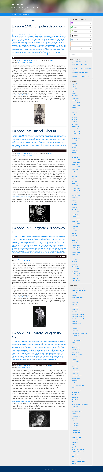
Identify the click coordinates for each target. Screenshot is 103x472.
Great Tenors (75, 366)
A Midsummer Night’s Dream (50, 136)
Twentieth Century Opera (78, 451)
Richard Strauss (46, 343)
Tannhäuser (32, 357)
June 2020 (74, 259)
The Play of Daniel (47, 145)
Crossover (57, 34)
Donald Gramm (26, 40)
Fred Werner (20, 245)
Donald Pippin (18, 243)
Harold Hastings (37, 42)
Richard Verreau (27, 356)
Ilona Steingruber (30, 350)
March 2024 (75, 152)
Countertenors (31, 135)
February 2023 (75, 183)
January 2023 (75, 185)
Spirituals (74, 444)
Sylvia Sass (75, 447)
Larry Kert (63, 45)
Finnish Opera (75, 347)
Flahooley (56, 243)
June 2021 (74, 231)
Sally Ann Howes (36, 251)
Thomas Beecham (52, 357)
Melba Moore (38, 48)
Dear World (31, 242)
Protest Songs (75, 420)
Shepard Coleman (59, 251)
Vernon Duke (25, 54)
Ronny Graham (44, 51)
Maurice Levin (60, 248)
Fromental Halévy (56, 347)
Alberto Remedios (31, 344)
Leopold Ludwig (53, 351)
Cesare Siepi (24, 39)
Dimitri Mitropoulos (57, 346)
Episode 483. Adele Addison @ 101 (80, 76)
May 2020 (74, 261)
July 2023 (74, 171)
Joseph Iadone (49, 142)
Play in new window (21, 60)
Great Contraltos (76, 364)
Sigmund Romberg (19, 52)
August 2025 (75, 112)
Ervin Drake (44, 243)
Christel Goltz (36, 346)
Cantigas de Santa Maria (58, 138)
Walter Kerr (30, 54)
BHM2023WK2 (75, 304)
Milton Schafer (50, 48)
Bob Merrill (44, 240)
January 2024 (75, 157)
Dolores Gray (45, 242)
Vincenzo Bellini (15, 359)
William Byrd (14, 146)
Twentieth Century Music (33, 37)
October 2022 (75, 193)
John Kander (23, 45)
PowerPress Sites (54, 469)
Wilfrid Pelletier (31, 359)
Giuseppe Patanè (32, 348)
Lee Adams (14, 46)
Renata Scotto (75, 425)
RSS (27, 62)
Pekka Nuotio (61, 354)
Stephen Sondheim (36, 52)
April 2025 (74, 121)
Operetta (62, 36)
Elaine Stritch (40, 40)
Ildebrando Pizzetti (21, 350)
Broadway (37, 34)
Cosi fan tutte (42, 346)
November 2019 (76, 276)
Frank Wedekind (47, 347)
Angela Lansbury (50, 239)
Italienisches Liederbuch (54, 141)
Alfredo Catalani (47, 344)
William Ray (42, 54)
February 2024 (75, 155)
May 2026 (74, 91)
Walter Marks (37, 54)
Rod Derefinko (31, 51)
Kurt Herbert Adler (36, 351)
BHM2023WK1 (75, 302)
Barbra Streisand (18, 240)
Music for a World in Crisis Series (45, 36)
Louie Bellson (60, 46)
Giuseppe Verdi (46, 341)
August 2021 (75, 226)
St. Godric (32, 145)
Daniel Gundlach (24, 242)
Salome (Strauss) (50, 356)
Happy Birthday (20, 36)
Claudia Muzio (75, 328)
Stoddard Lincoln (38, 145)
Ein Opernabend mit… (77, 345)
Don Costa (51, 242)
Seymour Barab (25, 145)
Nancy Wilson (49, 249)
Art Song (26, 135)
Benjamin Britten (41, 138)
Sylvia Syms (57, 52)
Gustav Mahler (75, 368)
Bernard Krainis (49, 138)
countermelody (51, 54)
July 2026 (74, 86)
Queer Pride (17, 37)
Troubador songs (62, 145)
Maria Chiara (53, 353)
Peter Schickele (57, 143)
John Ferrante (42, 142)
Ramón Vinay (21, 356)
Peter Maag (14, 356)
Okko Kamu (39, 354)
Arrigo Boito (60, 344)
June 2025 (74, 117)
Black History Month (77, 311)
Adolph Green (24, 239)
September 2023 (76, 166)
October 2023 (75, 164)
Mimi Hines (24, 249)
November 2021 (76, 219)
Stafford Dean (26, 357)
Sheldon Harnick (51, 251)
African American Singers (29, 34)
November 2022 (76, 190)
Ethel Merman (50, 243)
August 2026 (75, 84)
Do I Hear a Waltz (38, 242)
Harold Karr (54, 245)
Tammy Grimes (24, 252)
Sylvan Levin (51, 52)
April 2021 (74, 235)
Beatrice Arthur (26, 240)
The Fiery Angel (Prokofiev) (42, 357)
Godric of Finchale (32, 141)
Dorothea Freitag (25, 243)
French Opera (39, 341)
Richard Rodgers (56, 49)
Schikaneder (57, 356)
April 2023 (74, 178)
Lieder (46, 135)
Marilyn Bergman (47, 248)
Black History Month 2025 (78, 316)
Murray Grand (38, 249)
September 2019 (76, 280)
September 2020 (76, 252)
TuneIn (23, 62)
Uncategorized (75, 454)
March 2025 (75, 124)
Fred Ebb (57, 40)
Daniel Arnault (38, 139)
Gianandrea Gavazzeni (22, 348)
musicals (43, 249)
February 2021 (75, 240)
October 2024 (75, 136)
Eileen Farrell (75, 342)
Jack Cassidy (26, 43)
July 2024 (74, 143)
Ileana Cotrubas (76, 378)
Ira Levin (19, 246)
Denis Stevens (45, 139)
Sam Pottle (50, 51)
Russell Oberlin (18, 145)
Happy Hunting (48, 245)
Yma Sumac (52, 252)
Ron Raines (37, 51)
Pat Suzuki (31, 49)
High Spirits (14, 246)
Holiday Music (75, 373)
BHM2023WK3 (75, 307)
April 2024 (74, 150)
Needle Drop (56, 36)
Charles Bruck (29, 346)
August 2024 (75, 140)
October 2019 (75, 278)
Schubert (74, 435)
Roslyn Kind (29, 251)
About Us (14, 14)
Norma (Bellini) (33, 354)
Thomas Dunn (54, 145)
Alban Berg (23, 344)
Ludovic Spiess (15, 353)
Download (29, 60)
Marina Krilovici (59, 353)
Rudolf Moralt (42, 356)
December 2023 (76, 159)
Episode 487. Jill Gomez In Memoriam (81, 62)
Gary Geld (17, 42)
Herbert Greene (19, 43)
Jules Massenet (27, 351)
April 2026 (74, 93)
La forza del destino (44, 351)
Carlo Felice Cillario (21, 346)
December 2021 (76, 216)
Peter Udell (42, 49)
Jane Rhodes (37, 350)
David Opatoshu (58, 39)
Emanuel (35, 347)
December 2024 (76, 131)
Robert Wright (23, 251)
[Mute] (60, 58)
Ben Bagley (32, 240)
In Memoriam (27, 36)
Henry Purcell (40, 141)
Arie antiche (75, 292)
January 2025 (75, 129)
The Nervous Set (32, 252)
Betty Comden (38, 240)
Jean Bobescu (44, 350)
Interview (74, 383)
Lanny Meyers (49, 45)
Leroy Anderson (47, 46)
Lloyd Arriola (40, 248)
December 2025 (76, 102)
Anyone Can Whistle (16, 39)
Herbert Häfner (47, 348)
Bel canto (25, 341)
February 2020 (75, 268)
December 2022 (76, 188)
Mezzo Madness (34, 36)
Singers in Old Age (76, 437)
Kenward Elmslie (19, 248)
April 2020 (74, 264)
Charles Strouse (31, 39)
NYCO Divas (75, 409)
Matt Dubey (54, 248)
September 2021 (76, 223)
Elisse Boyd (38, 243)
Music (73, 401)
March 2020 (75, 266)
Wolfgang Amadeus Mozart (41, 359)
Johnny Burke (30, 45)
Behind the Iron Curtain (77, 297)
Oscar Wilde (45, 354)
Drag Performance (76, 340)
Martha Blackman (20, 143)
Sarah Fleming (57, 51)
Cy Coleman (44, 39)
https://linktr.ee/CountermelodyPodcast (21, 94)
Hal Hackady (30, 42)
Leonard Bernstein (39, 46)
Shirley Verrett (20, 357)
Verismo (17, 344)
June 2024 (74, 145)
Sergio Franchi (43, 251)
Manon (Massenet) (36, 353)
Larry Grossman (56, 45)
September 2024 (76, 138)
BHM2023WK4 (75, 309)
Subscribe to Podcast (24, 14)
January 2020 (75, 271)
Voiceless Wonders (44, 37)
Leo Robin (32, 46)
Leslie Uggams (33, 248)
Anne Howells (54, 344)
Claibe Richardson (16, 242)
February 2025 (75, 126)
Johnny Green (36, 45)
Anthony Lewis (34, 138)
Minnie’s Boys (57, 48)
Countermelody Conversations (79, 333)
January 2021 (75, 242)
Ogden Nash (63, 48)
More (30, 62)
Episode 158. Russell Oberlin (34, 131)
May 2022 (74, 204)
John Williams (54, 246)
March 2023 (75, 181)
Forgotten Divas (76, 349)
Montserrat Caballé (25, 354)
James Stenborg (33, 43)
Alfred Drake (37, 239)
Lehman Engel (26, 46)
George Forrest (40, 245)
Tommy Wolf (39, 252)
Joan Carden (50, 350)
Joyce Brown (43, 45)
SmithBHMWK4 (76, 442)
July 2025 (74, 114)
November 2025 (76, 105)
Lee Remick (20, 46)
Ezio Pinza (51, 40)
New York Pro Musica (29, 143)
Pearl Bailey (37, 49)
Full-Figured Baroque (39, 135)
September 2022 (76, 195)
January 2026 (75, 100)
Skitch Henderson (27, 52)
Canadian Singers (44, 34)
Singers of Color (24, 37)
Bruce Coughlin (56, 240)
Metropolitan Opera (16, 354)
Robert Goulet (24, 51)
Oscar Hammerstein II (17, 49)
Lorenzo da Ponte (61, 351)
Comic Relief (51, 34)
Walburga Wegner (23, 359)
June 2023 (74, 174)
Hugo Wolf (46, 141)
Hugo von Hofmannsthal (56, 348)
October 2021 (75, 221)
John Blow (21, 142)
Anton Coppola (62, 37)
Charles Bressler (15, 139)
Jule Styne (60, 246)
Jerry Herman (51, 43)
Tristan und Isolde (61, 357)
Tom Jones (19, 54)
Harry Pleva (57, 42)
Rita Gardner (18, 51)
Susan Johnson (44, 52)
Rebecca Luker (49, 49)
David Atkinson (51, 39)
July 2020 (74, 257)
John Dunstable (34, 142)
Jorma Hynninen (57, 350)
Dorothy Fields (34, 40)
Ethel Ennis (46, 40)
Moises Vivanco (30, 249)
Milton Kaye (43, 48)
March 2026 (75, 95)
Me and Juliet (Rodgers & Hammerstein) (25, 48)
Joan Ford (17, 45)
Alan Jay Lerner (54, 37)
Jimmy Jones (58, 43)
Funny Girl (34, 245)
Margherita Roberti (45, 353)
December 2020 (76, 245)
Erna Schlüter (40, 347)
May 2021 (74, 233)
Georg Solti (14, 141)
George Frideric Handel (22, 141)
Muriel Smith (75, 399)
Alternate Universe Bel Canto (79, 290)
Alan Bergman (31, 239)
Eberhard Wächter (20, 347)
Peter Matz (55, 249)
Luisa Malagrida (22, 353)
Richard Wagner (54, 343)
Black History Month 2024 (78, 314)
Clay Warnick (38, 39)
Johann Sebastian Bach (78, 385)
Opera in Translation (37, 343)
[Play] (13, 58)
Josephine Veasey (20, 351)
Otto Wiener (54, 354)
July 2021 (74, 228)
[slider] (64, 58)
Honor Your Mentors (77, 375)
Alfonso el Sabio (15, 138)
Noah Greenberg (38, 143)
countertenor (32, 139)
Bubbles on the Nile (76, 323)
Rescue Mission (76, 428)
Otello (50, 354)
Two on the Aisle (46, 252)
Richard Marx (61, 249)
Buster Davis (63, 240)
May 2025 (74, 119)
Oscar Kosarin (25, 49)
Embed (51, 60)
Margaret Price (75, 392)
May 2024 (74, 148)
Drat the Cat (32, 243)
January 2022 (75, 214)
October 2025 (75, 107)
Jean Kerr (46, 43)
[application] (39, 58)
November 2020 (76, 247)
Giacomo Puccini (76, 356)
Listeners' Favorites (76, 390)
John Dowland (27, 142)
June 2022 (74, 202)
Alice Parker (28, 138)
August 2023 (75, 169)
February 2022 (75, 212)
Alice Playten (43, 239)
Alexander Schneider (61, 136)
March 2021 (75, 238)
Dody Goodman (19, 40)
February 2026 (75, 98)
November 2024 (76, 133)
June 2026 (74, 88)
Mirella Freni (75, 397)
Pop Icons (43, 238)
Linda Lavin (54, 46)
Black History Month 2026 (78, 319)
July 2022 (74, 200)
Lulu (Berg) (29, 353)
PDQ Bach (51, 143)
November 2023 (76, 162)
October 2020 (75, 249)
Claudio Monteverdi (24, 139)
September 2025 (76, 110)
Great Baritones (55, 236)
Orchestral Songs (76, 416)
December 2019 (76, 273)
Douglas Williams (52, 139)
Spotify (19, 62)
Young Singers (75, 463)
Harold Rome (44, 42)
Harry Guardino (51, 42)
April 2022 (74, 207)
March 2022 (75, 209)
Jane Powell (40, 43)
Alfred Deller (22, 138)
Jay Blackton (25, 246)
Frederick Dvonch (28, 245)
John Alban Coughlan (46, 246)
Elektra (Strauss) (28, 347)
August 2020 (75, 254)
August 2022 (75, 197)
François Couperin (61, 139)
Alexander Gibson (39, 344)
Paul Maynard (45, 143)
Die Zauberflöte (49, 346)
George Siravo (24, 42)
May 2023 (74, 176)
